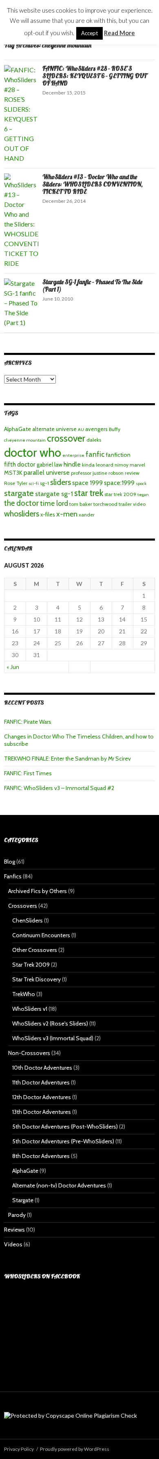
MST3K (13, 472)
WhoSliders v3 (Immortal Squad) (52, 1038)
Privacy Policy (19, 1449)
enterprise (73, 455)
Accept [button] (89, 33)
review (132, 473)
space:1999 (119, 483)
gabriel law (49, 464)
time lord (54, 503)
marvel (137, 465)
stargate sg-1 (54, 493)
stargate (19, 493)
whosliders (21, 514)
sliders (60, 482)
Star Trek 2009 (31, 964)
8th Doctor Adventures (41, 1156)
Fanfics (13, 876)
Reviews (14, 1229)
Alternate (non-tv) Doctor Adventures (59, 1185)
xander (87, 515)
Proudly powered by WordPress (74, 1449)
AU (81, 429)
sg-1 (44, 483)
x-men (66, 514)
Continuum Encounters (41, 935)
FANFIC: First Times (28, 773)
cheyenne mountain (25, 440)
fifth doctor (19, 464)
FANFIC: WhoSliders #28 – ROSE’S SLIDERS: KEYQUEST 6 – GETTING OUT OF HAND (94, 76)
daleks (93, 440)
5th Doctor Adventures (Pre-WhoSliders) (63, 1141)
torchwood (105, 504)
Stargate (22, 1200)
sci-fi (34, 483)
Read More (119, 32)
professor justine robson (97, 473)
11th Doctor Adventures (41, 1082)
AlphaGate (17, 429)
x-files (47, 514)
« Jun (13, 666)
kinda (88, 465)
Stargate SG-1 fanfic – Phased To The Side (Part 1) (92, 285)
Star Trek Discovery (36, 979)
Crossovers (22, 905)
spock (141, 483)
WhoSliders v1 (29, 1008)
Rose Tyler (15, 483)
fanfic (95, 454)
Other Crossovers (34, 950)
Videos (13, 1244)
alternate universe (54, 429)
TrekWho (23, 994)
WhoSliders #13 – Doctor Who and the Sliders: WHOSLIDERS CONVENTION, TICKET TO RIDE (92, 184)
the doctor (21, 503)
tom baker (80, 504)
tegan (143, 494)
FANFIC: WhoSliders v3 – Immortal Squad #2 (59, 788)
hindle (72, 464)
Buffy (114, 429)
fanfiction (118, 454)
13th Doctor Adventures (41, 1112)
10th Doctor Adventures (42, 1067)
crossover (66, 438)
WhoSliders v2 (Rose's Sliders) (50, 1023)
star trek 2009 (120, 494)
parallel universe (47, 472)
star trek (88, 492)
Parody (17, 1215)
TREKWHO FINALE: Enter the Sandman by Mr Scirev (67, 758)
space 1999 (87, 483)
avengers (96, 429)
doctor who (32, 452)
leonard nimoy (112, 465)
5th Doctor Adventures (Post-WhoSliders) (65, 1126)
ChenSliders (27, 920)
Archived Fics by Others (37, 891)
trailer (125, 504)
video (139, 504)
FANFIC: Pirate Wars (27, 721)
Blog (9, 861)
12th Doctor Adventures (41, 1097)
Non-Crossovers (29, 1053)
